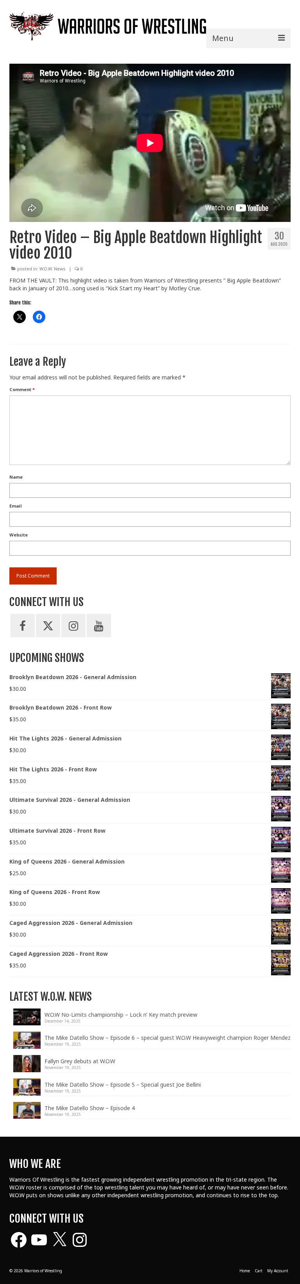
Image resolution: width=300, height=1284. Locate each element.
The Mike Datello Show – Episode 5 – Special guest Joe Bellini (123, 1084)
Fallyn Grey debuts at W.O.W (80, 1061)
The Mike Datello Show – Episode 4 (90, 1108)
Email (15, 506)
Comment (22, 389)
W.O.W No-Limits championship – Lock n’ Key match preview (121, 1014)
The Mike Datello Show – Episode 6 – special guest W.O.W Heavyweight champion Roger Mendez (168, 1037)
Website (18, 535)
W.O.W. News (52, 269)
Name (16, 477)
